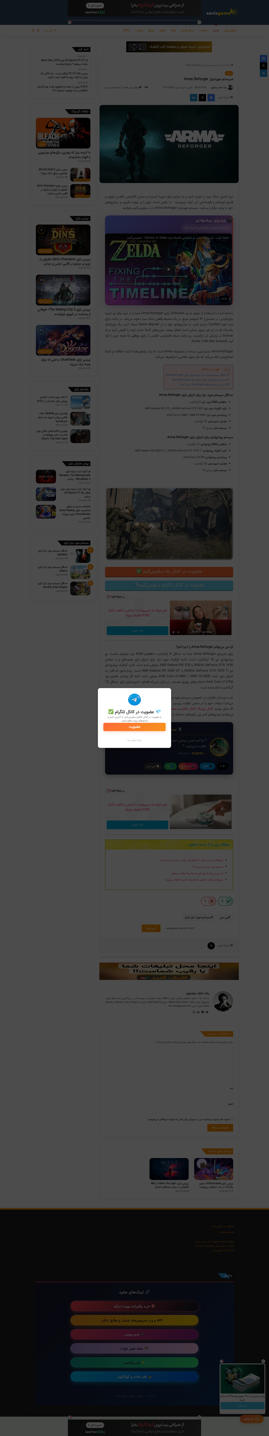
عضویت (134, 727)
